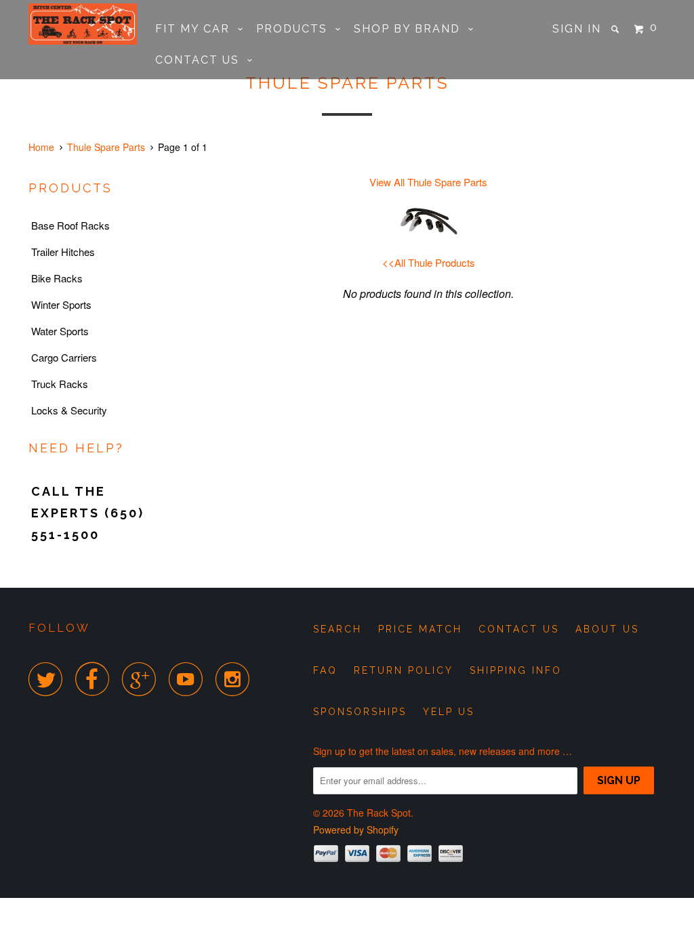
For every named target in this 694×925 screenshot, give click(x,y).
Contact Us (201, 59)
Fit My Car (196, 28)
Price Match (420, 629)
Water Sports (60, 331)
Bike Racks (57, 278)
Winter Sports (61, 304)
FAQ (325, 670)
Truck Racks (59, 384)
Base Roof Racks (70, 225)
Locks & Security (69, 410)
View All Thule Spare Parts (428, 182)
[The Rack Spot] (82, 24)
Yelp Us (448, 711)
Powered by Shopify (356, 829)
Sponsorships (360, 711)
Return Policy (403, 670)
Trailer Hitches (63, 251)
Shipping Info (516, 670)
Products (295, 28)
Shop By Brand (411, 28)
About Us (607, 629)
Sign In (576, 28)
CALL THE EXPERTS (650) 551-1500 (87, 513)
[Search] (617, 29)
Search (337, 629)
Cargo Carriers (64, 357)
